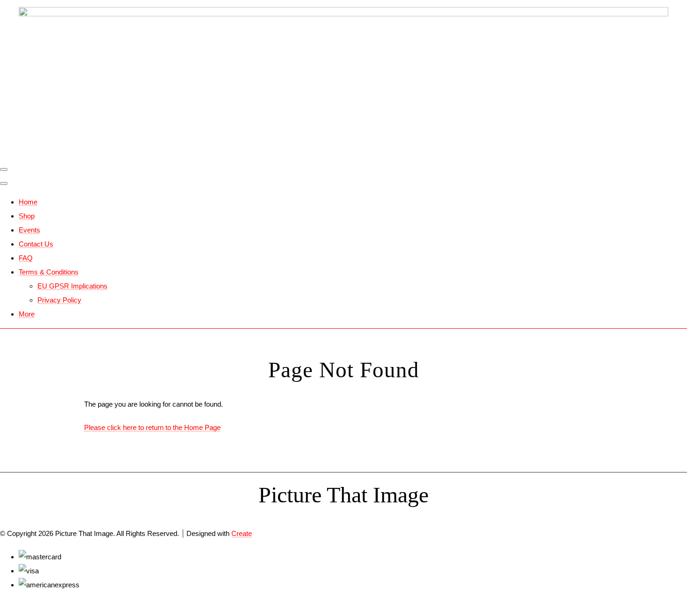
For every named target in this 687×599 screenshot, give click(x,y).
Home (28, 202)
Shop (27, 216)
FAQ (26, 258)
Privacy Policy (59, 300)
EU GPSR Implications (72, 286)
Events (29, 230)
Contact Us (36, 244)
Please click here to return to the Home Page (152, 427)
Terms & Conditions (49, 272)
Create (241, 533)
